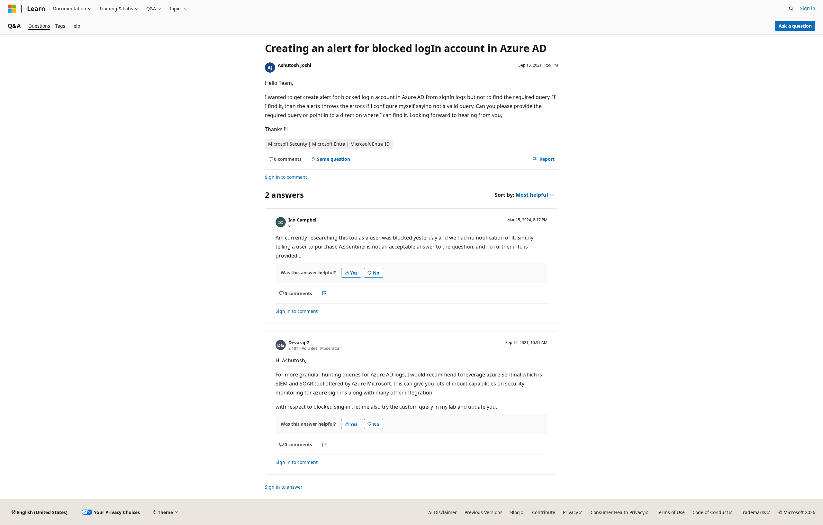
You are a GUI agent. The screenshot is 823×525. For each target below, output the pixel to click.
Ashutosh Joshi (294, 65)
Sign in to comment (286, 177)
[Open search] (791, 8)
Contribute (543, 512)
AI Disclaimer (442, 512)
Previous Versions (483, 512)
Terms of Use (671, 512)
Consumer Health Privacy (618, 512)
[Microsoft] (12, 9)
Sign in (807, 8)
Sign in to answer (284, 487)
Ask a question (795, 26)
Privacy (570, 512)
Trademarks (753, 512)
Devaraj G (299, 342)
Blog (515, 512)
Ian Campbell (303, 220)
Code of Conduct (710, 512)
